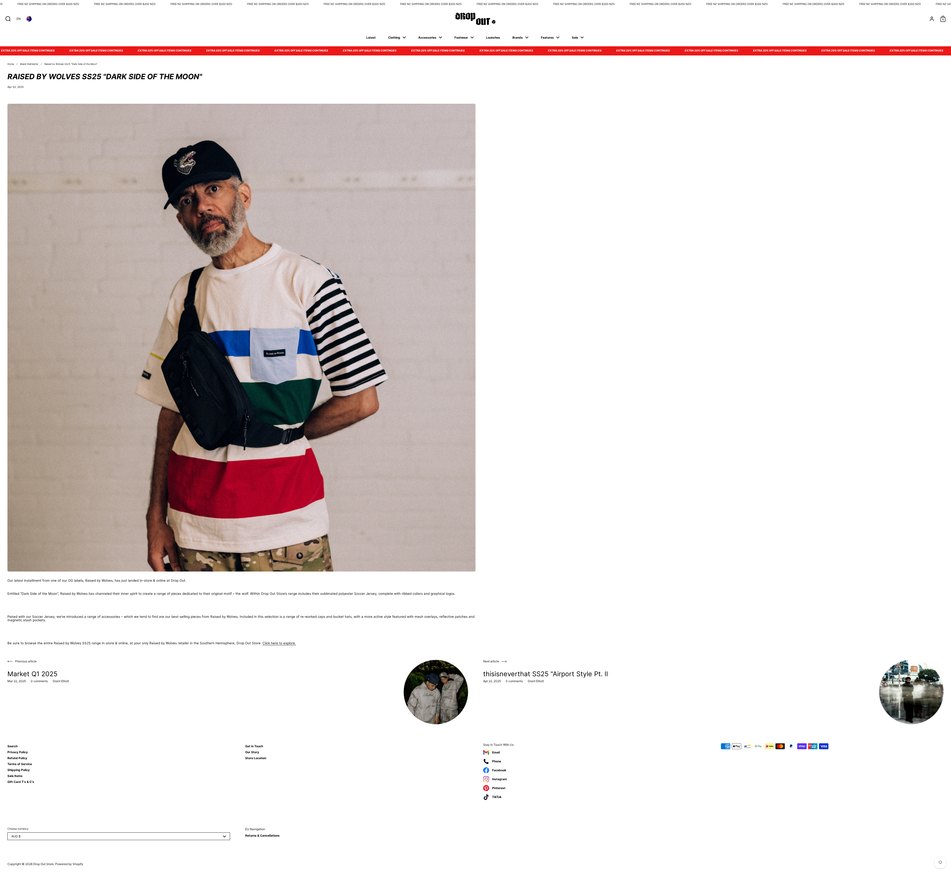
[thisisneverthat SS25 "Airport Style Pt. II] (911, 692)
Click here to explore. (279, 643)
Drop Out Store (43, 864)
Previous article (26, 661)
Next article (491, 661)
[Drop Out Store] (475, 19)
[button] (7, 19)
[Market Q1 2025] (436, 692)
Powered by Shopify (69, 864)
